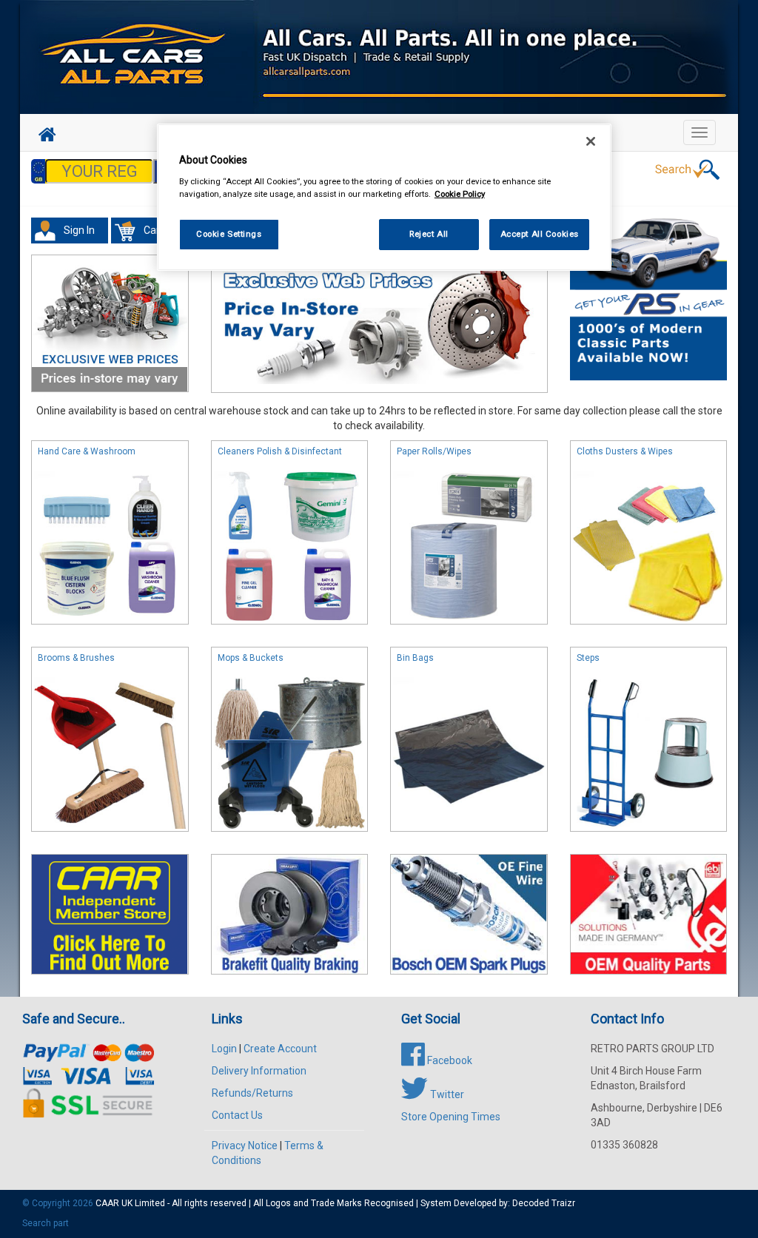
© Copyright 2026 (58, 1203)
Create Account (280, 1048)
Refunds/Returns (252, 1093)
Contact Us (237, 1115)
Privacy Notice (245, 1145)
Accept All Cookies (539, 234)
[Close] (590, 141)
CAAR (107, 1203)
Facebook (448, 1060)
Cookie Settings (229, 234)
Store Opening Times (450, 1117)
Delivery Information (259, 1071)
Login (224, 1048)
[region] (384, 197)
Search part (45, 1223)
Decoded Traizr (543, 1203)
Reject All (429, 234)
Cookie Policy (460, 194)
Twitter (446, 1094)
